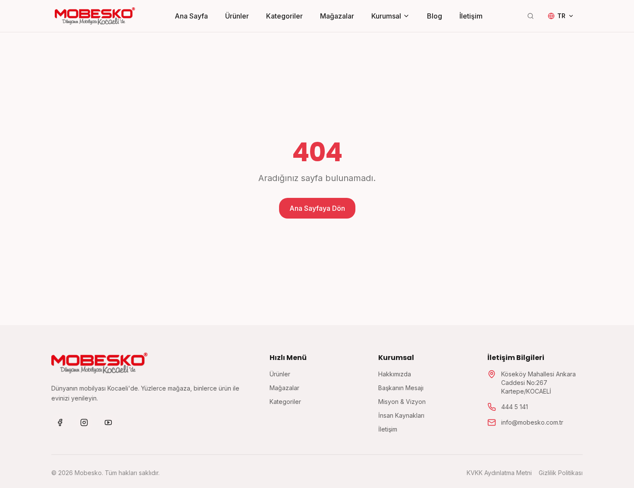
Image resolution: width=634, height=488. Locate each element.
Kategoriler (284, 16)
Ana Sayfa (191, 16)
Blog (434, 16)
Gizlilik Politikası (561, 472)
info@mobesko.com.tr (532, 422)
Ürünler (237, 16)
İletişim (471, 16)
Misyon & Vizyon (402, 401)
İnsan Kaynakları (401, 415)
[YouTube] (108, 422)
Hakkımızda (394, 374)
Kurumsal (386, 16)
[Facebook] (60, 422)
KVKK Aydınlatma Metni (499, 472)
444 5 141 (514, 406)
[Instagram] (84, 422)
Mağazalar (337, 16)
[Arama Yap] (530, 16)
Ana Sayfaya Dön (317, 208)
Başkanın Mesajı (401, 387)
